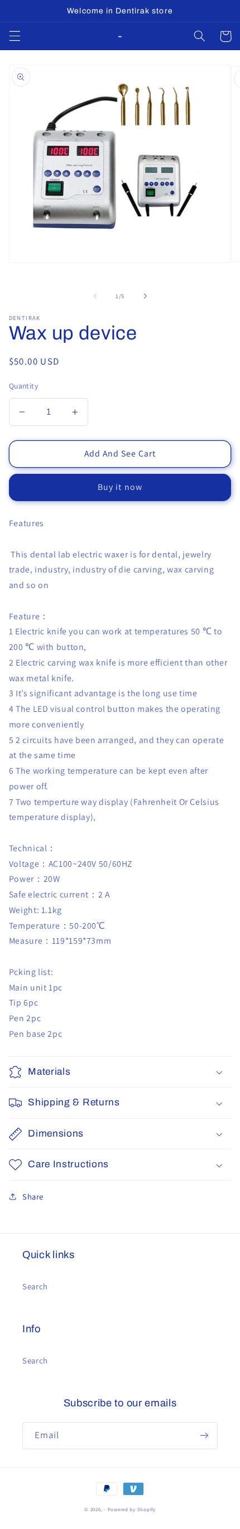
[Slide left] (95, 296)
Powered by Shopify (132, 1509)
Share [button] (33, 1196)
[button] (14, 36)
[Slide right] (145, 296)
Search (35, 1286)
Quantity (23, 386)
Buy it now (120, 487)
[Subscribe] (204, 1435)
